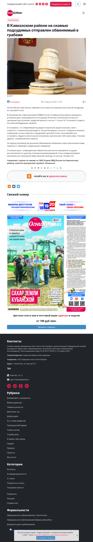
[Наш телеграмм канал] (37, 4)
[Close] (77, 535)
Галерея (10, 443)
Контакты (11, 469)
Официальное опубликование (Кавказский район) (29, 520)
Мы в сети (11, 457)
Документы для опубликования (21, 524)
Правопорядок (13, 20)
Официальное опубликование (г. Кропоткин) (27, 515)
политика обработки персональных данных (51, 535)
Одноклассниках (58, 176)
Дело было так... (14, 411)
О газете (11, 478)
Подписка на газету (15, 483)
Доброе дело (12, 416)
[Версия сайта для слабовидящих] (84, 4)
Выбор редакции (14, 402)
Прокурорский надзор (17, 425)
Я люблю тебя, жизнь (16, 439)
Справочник (12, 503)
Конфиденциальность (17, 474)
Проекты (11, 452)
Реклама (11, 498)
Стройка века (13, 434)
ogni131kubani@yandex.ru (19, 379)
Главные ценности (15, 407)
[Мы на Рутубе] (47, 4)
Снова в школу (13, 430)
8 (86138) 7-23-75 (16, 375)
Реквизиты (12, 494)
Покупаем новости (15, 487)
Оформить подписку (46, 327)
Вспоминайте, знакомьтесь (19, 398)
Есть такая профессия (16, 421)
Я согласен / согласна (45, 538)
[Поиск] (78, 4)
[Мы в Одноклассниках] (43, 4)
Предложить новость (61, 4)
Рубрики (10, 448)
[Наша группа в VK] (40, 4)
